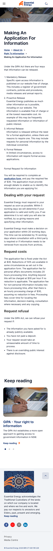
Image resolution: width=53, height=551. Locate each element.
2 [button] (9, 449)
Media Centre (11, 540)
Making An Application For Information (23, 57)
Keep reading (11, 516)
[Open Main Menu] (4, 4)
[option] (25, 416)
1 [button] (5, 449)
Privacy (8, 536)
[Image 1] (26, 4)
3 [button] (13, 449)
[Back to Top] (45, 475)
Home (7, 50)
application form (12, 178)
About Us (17, 50)
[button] (47, 3)
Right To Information (14, 53)
